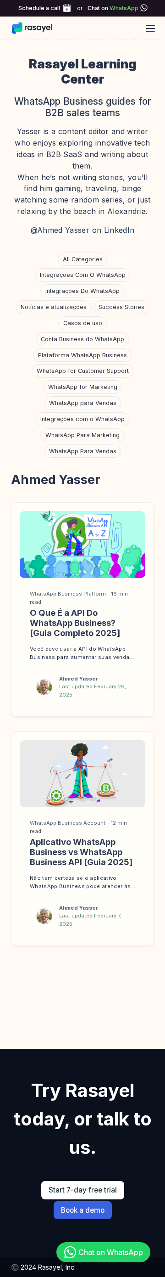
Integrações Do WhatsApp (82, 290)
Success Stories (121, 307)
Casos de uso (82, 323)
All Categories (83, 259)
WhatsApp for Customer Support (83, 370)
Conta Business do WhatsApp (82, 339)
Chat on (113, 8)
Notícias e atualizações (54, 307)
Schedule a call (39, 8)
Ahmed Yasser (78, 678)
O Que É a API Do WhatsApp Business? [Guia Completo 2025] (75, 623)
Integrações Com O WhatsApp (83, 274)
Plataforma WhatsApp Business (82, 355)
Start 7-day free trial (83, 1190)
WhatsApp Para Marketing (82, 435)
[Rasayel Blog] (36, 28)
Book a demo (82, 1210)
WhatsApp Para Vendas (82, 451)
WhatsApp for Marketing (82, 386)
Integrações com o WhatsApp (82, 419)
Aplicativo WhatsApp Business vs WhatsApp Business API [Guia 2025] (81, 852)
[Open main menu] (150, 28)
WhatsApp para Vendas (82, 402)
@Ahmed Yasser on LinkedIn (83, 230)
